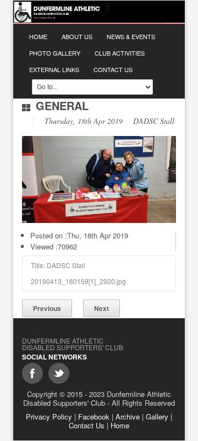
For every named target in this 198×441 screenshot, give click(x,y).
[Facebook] (32, 373)
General (62, 105)
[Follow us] (58, 373)
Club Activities (120, 52)
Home (38, 36)
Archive (128, 416)
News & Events (131, 36)
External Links (54, 69)
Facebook (93, 416)
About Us (77, 36)
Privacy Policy (49, 416)
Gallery (157, 416)
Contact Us (113, 69)
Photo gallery (54, 52)
